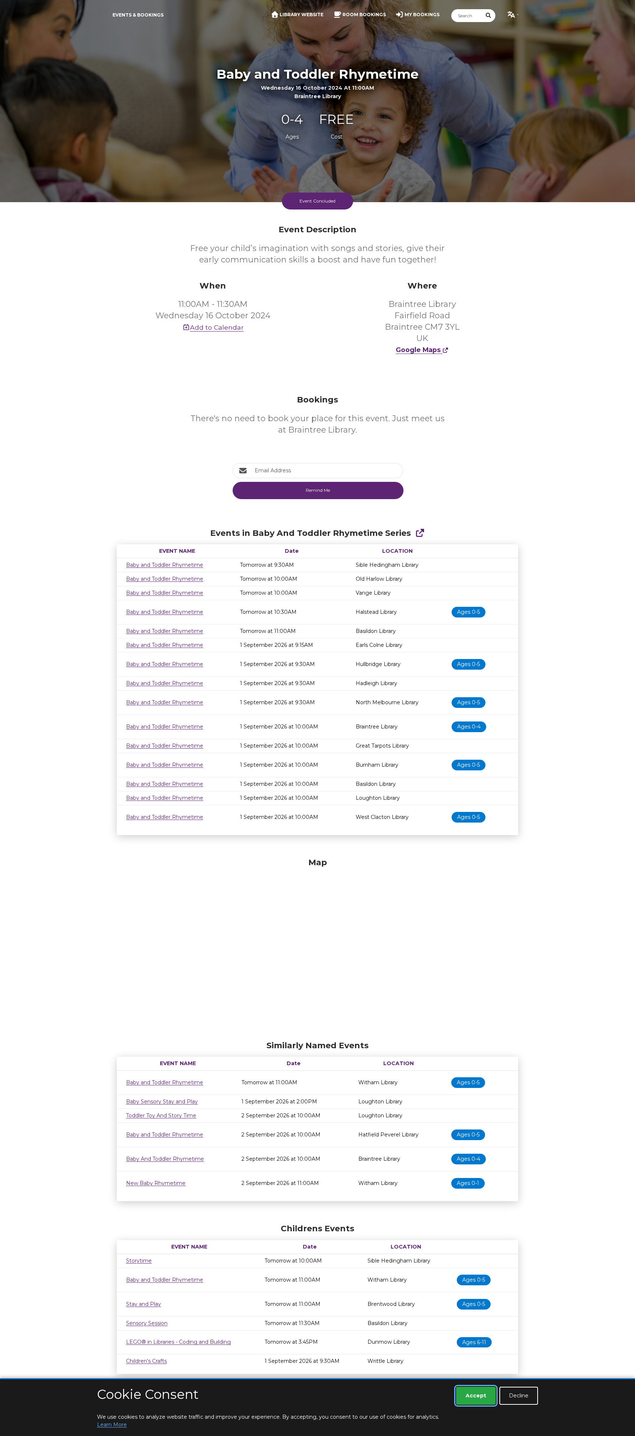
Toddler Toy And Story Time (161, 1115)
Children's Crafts (146, 1361)
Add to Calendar (217, 327)
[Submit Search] (489, 15)
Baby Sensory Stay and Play (162, 1101)
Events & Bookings (138, 15)
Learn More (112, 1424)
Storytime (139, 1260)
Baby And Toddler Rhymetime (165, 1159)
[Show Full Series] (420, 533)
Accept (476, 1395)
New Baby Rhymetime (156, 1183)
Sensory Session (147, 1323)
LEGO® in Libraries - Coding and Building (178, 1342)
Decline (518, 1395)
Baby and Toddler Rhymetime (164, 565)
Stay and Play (143, 1304)
